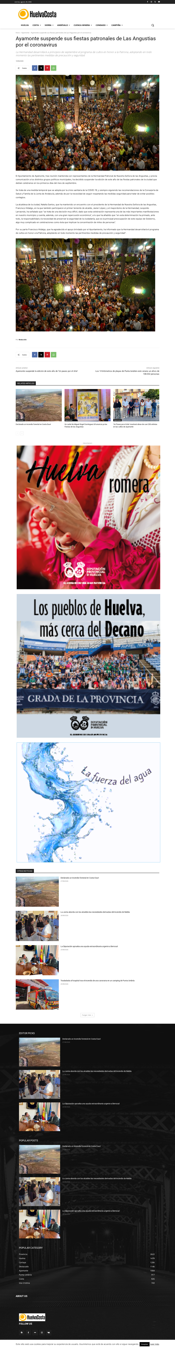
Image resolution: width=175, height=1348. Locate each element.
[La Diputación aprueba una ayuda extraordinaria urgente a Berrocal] (37, 960)
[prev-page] (17, 433)
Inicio (18, 32)
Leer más (154, 1344)
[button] (152, 25)
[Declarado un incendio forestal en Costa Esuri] (39, 405)
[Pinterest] (47, 68)
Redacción (23, 340)
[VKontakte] (48, 1332)
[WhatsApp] (53, 68)
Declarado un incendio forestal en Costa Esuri (33, 424)
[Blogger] (21, 1332)
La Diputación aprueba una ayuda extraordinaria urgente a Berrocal (89, 946)
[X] (155, 2)
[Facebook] (147, 2)
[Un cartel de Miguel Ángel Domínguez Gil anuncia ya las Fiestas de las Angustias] (88, 405)
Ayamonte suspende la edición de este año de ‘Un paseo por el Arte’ (47, 371)
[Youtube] (159, 2)
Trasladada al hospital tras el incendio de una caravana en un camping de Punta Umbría (98, 980)
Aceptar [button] (144, 1344)
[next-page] (22, 433)
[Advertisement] (110, 14)
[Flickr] (35, 1332)
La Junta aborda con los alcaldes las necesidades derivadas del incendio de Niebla (95, 912)
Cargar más (86, 1015)
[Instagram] (151, 2)
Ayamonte (25, 32)
